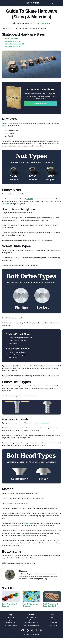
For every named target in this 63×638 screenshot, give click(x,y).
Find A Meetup (31, 617)
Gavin (25, 535)
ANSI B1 (30, 199)
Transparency (53, 620)
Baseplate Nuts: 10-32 (13, 41)
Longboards (10, 620)
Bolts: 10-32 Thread (12, 38)
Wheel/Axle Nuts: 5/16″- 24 (14, 44)
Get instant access (40, 103)
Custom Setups (52, 622)
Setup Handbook (31, 620)
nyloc (4, 125)
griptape (26, 523)
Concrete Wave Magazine (31, 625)
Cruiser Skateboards (43, 23)
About (52, 617)
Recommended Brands (31, 622)
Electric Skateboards (11, 625)
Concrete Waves (34, 634)
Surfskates (10, 617)
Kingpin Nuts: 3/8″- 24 (13, 46)
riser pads (5, 204)
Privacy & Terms (52, 625)
